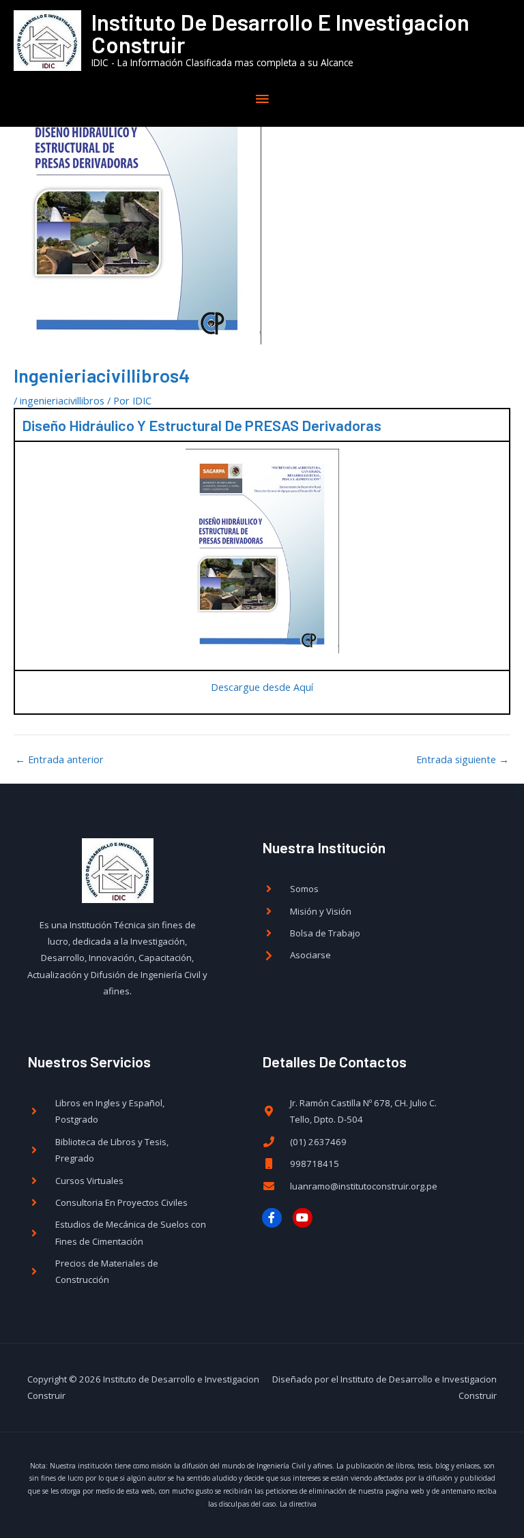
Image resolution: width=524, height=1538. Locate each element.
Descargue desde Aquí (262, 687)
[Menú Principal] (262, 99)
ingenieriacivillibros (62, 400)
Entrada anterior (59, 759)
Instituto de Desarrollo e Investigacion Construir (280, 33)
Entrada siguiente (462, 759)
